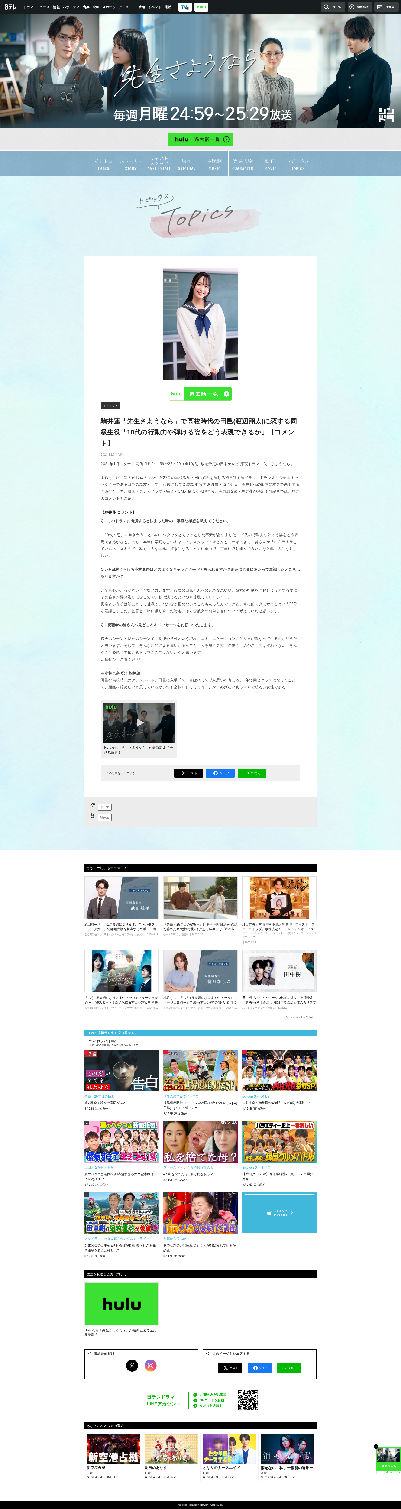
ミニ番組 (138, 7)
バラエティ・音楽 (76, 7)
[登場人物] (242, 163)
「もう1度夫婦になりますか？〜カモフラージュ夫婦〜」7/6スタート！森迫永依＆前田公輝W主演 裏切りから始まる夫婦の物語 (121, 1002)
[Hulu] (200, 139)
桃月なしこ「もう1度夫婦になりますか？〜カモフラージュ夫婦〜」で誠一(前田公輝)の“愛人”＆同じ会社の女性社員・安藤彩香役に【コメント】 (200, 1002)
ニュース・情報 (48, 7)
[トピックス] (298, 163)
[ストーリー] (131, 163)
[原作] (186, 163)
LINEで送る (252, 773)
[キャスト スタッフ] (159, 163)
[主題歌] (214, 163)
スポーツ (109, 7)
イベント (155, 7)
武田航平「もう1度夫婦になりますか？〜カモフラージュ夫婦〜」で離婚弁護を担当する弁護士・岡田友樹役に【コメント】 (121, 929)
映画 (96, 7)
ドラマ (28, 7)
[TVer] (185, 6)
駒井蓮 (104, 817)
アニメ (124, 7)
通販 (168, 7)
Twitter (132, 1366)
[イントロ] (103, 163)
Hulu (200, 394)
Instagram (150, 1366)
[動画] (270, 163)
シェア (224, 773)
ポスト (192, 773)
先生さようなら (200, 71)
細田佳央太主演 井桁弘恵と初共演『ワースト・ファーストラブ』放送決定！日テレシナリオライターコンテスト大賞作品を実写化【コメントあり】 (278, 929)
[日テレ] (10, 7)
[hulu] (201, 6)
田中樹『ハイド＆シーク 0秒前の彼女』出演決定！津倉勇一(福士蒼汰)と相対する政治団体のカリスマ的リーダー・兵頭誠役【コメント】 (279, 1002)
